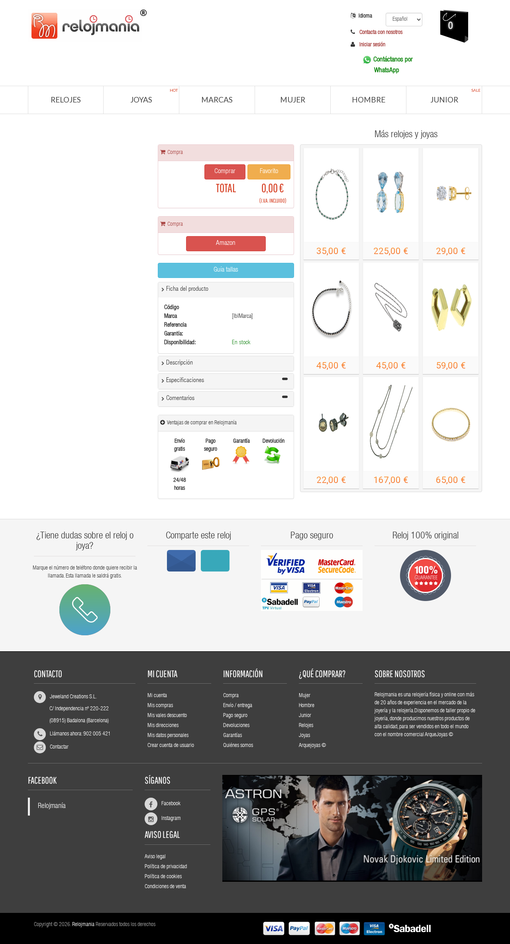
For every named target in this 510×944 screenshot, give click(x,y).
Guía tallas (226, 270)
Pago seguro (235, 716)
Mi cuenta (157, 696)
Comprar (224, 171)
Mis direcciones (162, 726)
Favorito (269, 171)
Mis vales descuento (167, 716)
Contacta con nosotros (380, 32)
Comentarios (180, 399)
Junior (455, 96)
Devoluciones (236, 726)
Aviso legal (155, 857)
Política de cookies (163, 877)
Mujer (292, 99)
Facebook (167, 804)
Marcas (217, 99)
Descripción (179, 363)
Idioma (365, 16)
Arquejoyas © (312, 746)
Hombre (368, 99)
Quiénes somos (238, 746)
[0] (442, 58)
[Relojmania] (177, 24)
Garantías (232, 736)
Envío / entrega (237, 706)
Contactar (59, 747)
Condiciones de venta (165, 887)
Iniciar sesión (372, 45)
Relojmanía (52, 806)
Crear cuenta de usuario (170, 746)
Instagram (167, 819)
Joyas (154, 96)
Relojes (66, 99)
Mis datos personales (167, 736)
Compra (231, 696)
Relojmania (83, 925)
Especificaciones (185, 381)
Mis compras (160, 706)
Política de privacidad (166, 867)
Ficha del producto (187, 289)
